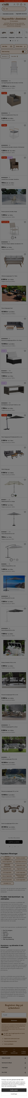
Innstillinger (14, 1094)
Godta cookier (14, 1090)
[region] (14, 1087)
